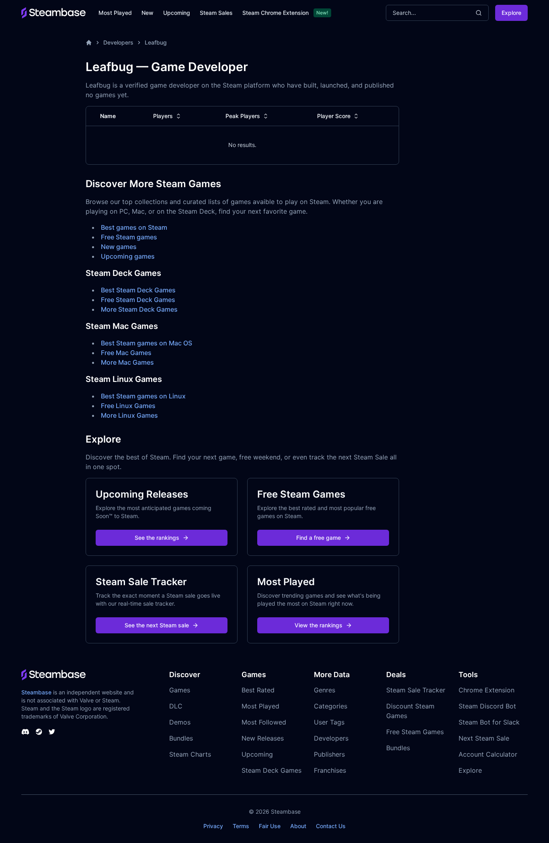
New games (119, 247)
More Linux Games (129, 415)
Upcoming (176, 12)
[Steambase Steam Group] (39, 732)
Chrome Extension (486, 690)
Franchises (330, 770)
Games (179, 690)
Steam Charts (190, 754)
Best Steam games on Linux (143, 396)
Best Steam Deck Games (138, 290)
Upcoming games (128, 256)
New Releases (263, 738)
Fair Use (270, 826)
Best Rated (258, 690)
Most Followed (264, 722)
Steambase (36, 692)
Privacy (213, 826)
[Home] (89, 42)
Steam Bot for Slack (489, 722)
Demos (180, 722)
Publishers (329, 754)
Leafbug (156, 42)
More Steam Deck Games (139, 309)
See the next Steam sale (157, 625)
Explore (511, 12)
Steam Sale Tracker (415, 690)
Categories (330, 706)
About (298, 826)
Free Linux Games (128, 406)
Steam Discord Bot (487, 706)
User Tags (329, 722)
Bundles (181, 738)
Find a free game (318, 537)
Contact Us (331, 826)
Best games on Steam (134, 227)
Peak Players (242, 115)
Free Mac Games (126, 353)
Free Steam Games (415, 732)
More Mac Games (127, 362)
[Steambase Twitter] (52, 732)
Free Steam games (129, 237)
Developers (118, 42)
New (147, 12)
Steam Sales (216, 12)
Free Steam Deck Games (138, 300)
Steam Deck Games (271, 770)
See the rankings (157, 537)
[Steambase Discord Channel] (25, 732)
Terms (241, 826)
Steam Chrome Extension (275, 12)
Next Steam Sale (484, 738)
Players (163, 115)
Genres (324, 690)
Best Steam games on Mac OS (146, 343)
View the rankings (318, 625)
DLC (175, 706)
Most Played (115, 12)
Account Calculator (488, 754)
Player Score (333, 115)
